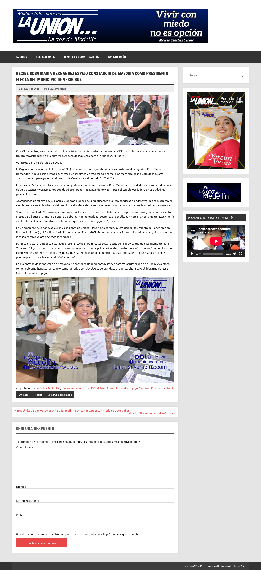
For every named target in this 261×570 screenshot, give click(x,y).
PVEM (95, 388)
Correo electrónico (27, 500)
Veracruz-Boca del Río (60, 394)
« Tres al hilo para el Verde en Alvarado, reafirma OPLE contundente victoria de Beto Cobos (72, 410)
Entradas (41, 388)
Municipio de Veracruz (76, 388)
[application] (216, 241)
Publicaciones (45, 57)
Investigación (116, 57)
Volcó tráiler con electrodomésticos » (152, 413)
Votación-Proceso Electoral (156, 388)
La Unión (21, 57)
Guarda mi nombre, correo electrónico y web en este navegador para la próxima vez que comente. (78, 533)
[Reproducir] (192, 253)
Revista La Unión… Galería (81, 57)
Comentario (24, 447)
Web (19, 514)
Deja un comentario (55, 88)
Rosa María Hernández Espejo (119, 388)
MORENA (54, 388)
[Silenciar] (234, 253)
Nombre (21, 486)
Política (38, 394)
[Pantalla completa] (240, 253)
